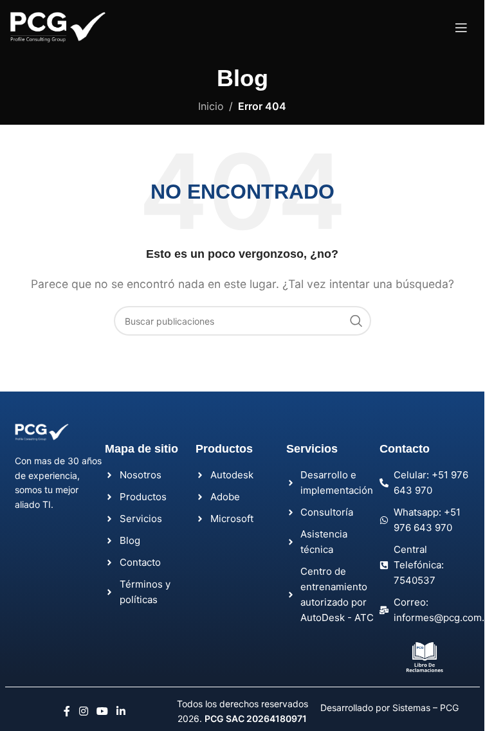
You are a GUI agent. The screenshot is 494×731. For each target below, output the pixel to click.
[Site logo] (58, 26)
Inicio (211, 106)
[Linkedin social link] (121, 711)
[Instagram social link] (83, 711)
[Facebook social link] (67, 711)
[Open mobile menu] (461, 28)
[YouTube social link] (103, 711)
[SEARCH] (356, 321)
